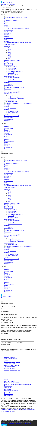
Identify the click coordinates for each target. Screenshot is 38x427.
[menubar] (19, 68)
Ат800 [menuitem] (9, 57)
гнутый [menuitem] (10, 84)
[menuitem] (15, 17)
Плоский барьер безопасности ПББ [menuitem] (18, 28)
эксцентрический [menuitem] (13, 112)
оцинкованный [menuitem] (12, 69)
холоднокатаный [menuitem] (13, 74)
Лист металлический (10, 358)
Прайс (6, 130)
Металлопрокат (9, 128)
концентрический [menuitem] (13, 111)
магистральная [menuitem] (12, 101)
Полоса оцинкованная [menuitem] (14, 77)
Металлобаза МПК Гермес (10, 307)
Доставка (7, 131)
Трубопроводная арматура (12, 362)
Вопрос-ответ (8, 386)
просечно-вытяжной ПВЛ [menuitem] (15, 71)
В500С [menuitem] (10, 58)
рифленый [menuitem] (11, 73)
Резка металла (8, 394)
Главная (6, 126)
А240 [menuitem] (9, 49)
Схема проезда (8, 387)
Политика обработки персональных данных (17, 384)
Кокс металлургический (11, 365)
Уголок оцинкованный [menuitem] (15, 81)
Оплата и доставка (9, 381)
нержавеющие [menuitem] (12, 108)
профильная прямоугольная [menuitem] (16, 98)
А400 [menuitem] (9, 52)
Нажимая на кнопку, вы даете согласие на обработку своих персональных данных (18, 349)
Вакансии (7, 392)
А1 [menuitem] (9, 47)
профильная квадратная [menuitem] (15, 97)
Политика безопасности (11, 382)
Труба (6, 360)
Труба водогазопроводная (12, 370)
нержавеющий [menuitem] (12, 68)
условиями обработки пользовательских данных (16, 423)
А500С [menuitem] (10, 55)
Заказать (3, 346)
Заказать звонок (17, 12)
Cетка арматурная (9, 368)
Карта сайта (7, 389)
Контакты (7, 136)
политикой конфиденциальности (11, 409)
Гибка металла (8, 395)
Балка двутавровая (9, 357)
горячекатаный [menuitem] (12, 66)
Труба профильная (9, 366)
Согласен (3, 425)
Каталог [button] (3, 14)
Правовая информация (11, 390)
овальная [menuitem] (10, 95)
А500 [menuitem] (9, 54)
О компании (8, 134)
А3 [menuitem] (9, 50)
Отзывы (6, 133)
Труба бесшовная (9, 363)
